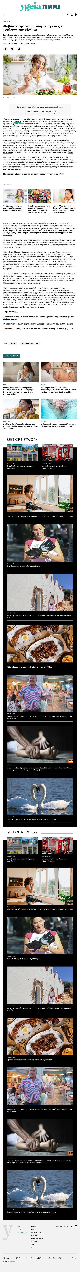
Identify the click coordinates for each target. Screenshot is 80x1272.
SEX (32, 1247)
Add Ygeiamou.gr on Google (39, 112)
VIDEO (32, 1230)
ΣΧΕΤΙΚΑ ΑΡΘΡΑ (12, 356)
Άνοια (13, 343)
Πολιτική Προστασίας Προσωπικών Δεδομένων (56, 1258)
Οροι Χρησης (74, 1258)
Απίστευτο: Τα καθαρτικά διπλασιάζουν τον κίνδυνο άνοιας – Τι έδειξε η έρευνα (38, 329)
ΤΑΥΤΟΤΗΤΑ (29, 1257)
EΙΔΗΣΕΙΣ (33, 1227)
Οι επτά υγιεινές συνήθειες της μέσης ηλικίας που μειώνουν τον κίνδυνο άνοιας (38, 324)
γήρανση (17, 121)
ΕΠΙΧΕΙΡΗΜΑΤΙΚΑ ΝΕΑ (37, 1238)
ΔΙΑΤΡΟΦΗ (6, 22)
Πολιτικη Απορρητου (39, 1258)
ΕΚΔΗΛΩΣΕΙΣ (34, 1235)
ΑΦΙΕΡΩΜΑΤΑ (34, 1241)
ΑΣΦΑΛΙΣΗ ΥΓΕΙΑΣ (22, 1232)
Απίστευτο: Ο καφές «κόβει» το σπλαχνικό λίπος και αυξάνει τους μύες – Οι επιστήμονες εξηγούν (40, 516)
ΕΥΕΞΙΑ (19, 1230)
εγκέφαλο (64, 140)
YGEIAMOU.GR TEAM (10, 43)
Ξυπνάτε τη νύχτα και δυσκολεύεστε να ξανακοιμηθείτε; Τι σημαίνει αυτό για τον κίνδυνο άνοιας (38, 317)
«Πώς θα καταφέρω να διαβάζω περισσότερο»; (23, 566)
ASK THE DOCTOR (36, 1232)
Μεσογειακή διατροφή (30, 343)
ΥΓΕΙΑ (18, 1227)
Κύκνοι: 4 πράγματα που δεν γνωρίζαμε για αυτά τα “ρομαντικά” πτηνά (31, 819)
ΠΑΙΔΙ (32, 1244)
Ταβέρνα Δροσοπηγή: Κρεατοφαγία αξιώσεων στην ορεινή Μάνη (29, 667)
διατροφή (26, 128)
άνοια (70, 152)
